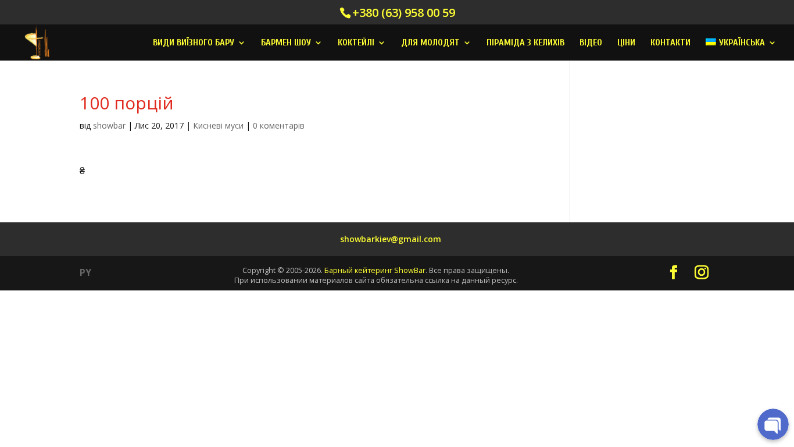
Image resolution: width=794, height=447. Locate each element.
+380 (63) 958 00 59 (403, 12)
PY (85, 272)
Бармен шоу (286, 43)
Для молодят (430, 43)
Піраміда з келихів (525, 43)
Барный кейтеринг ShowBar (374, 270)
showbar (109, 125)
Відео (591, 43)
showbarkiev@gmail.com (390, 238)
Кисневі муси (218, 125)
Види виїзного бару (193, 43)
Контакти (670, 43)
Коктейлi (356, 43)
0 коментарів (279, 125)
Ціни (626, 43)
